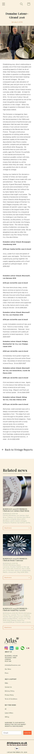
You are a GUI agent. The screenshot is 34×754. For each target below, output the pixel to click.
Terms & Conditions (11, 699)
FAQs (6, 683)
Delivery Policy (9, 691)
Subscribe (27, 733)
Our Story (8, 669)
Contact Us (8, 687)
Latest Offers (9, 713)
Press (7, 673)
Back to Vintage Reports (19, 449)
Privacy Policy (9, 695)
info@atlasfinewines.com (12, 665)
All (6, 709)
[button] (3, 4)
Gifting (7, 717)
